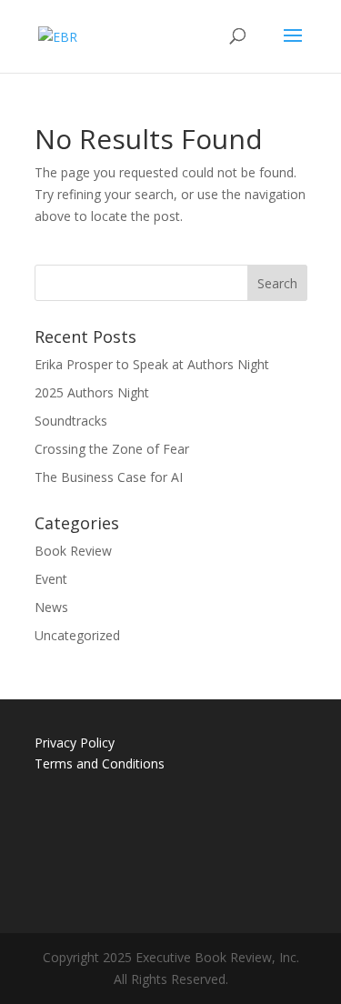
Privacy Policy (75, 742)
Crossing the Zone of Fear (112, 448)
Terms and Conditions (100, 763)
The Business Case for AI (109, 477)
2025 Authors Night (92, 392)
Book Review (73, 550)
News (51, 607)
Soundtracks (71, 420)
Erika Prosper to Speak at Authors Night (152, 364)
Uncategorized (77, 635)
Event (51, 578)
